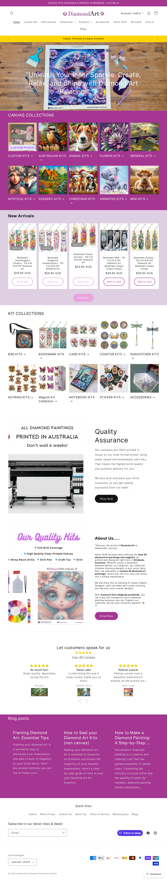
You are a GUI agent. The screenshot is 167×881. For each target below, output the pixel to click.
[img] (83, 652)
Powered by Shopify (47, 873)
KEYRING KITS (19, 397)
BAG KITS (15, 354)
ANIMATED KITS (112, 199)
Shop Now (106, 498)
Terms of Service (99, 814)
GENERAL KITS (141, 156)
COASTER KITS (111, 354)
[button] (11, 13)
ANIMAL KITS (79, 156)
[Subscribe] (63, 833)
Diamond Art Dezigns (27, 873)
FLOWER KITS (110, 156)
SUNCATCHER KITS (144, 354)
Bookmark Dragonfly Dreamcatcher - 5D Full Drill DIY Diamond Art (53, 263)
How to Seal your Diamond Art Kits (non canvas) (80, 737)
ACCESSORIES (141, 397)
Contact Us (65, 814)
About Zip (80, 814)
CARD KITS (77, 354)
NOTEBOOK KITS (81, 397)
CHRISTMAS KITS (82, 199)
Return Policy (47, 814)
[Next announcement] (157, 39)
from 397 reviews (83, 657)
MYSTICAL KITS (20, 199)
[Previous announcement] (9, 39)
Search (33, 814)
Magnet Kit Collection (47, 399)
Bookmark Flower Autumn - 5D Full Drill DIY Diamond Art (83, 258)
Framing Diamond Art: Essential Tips (31, 735)
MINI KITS (137, 199)
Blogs (135, 814)
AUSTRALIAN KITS (52, 156)
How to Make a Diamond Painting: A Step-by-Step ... (132, 737)
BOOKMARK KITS (51, 354)
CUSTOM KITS (18, 156)
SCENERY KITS (50, 199)
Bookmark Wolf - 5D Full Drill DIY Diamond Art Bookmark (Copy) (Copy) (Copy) (114, 263)
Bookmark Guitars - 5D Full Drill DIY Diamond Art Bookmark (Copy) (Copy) (144, 263)
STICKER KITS (110, 397)
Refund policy (121, 814)
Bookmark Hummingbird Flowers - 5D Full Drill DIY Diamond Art (22, 263)
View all (83, 297)
